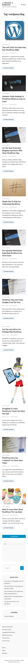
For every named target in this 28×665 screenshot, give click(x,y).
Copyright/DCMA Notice (8, 632)
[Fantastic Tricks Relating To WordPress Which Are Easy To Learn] (14, 83)
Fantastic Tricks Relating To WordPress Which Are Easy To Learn (13, 99)
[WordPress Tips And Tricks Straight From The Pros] (14, 287)
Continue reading (9, 68)
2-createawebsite (13, 53)
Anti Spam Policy (6, 629)
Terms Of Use (5, 641)
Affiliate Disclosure (7, 635)
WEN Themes (17, 662)
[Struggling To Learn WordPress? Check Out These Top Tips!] (14, 380)
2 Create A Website (7, 4)
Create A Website (6, 44)
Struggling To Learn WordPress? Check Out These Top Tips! (13, 411)
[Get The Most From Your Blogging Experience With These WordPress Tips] (14, 135)
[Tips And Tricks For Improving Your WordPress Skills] (14, 30)
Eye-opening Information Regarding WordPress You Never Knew (12, 253)
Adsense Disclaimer (7, 627)
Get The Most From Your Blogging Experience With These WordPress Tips (12, 150)
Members (4, 653)
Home (3, 647)
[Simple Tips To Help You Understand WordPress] (14, 187)
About (3, 650)
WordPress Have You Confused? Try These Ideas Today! (12, 460)
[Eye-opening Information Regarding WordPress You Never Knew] (14, 237)
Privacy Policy (5, 638)
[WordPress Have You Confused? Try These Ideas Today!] (14, 445)
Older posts (14, 536)
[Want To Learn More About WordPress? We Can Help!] (14, 496)
